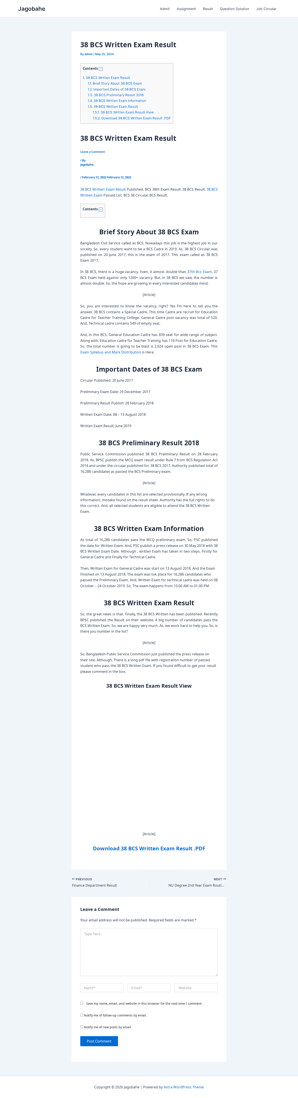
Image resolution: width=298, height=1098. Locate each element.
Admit (165, 9)
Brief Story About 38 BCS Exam (115, 83)
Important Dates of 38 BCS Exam (117, 89)
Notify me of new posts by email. (108, 1027)
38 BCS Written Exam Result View (123, 112)
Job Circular (266, 9)
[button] (101, 69)
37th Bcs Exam (199, 271)
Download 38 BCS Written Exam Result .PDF (132, 118)
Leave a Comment (92, 151)
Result (208, 9)
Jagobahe (31, 8)
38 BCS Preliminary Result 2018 (116, 95)
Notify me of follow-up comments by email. (115, 1015)
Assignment (186, 9)
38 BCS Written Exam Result (106, 78)
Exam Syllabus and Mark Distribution (110, 352)
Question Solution (234, 9)
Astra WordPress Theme (184, 1087)
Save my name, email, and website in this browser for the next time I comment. (144, 1003)
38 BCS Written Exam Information (117, 101)
